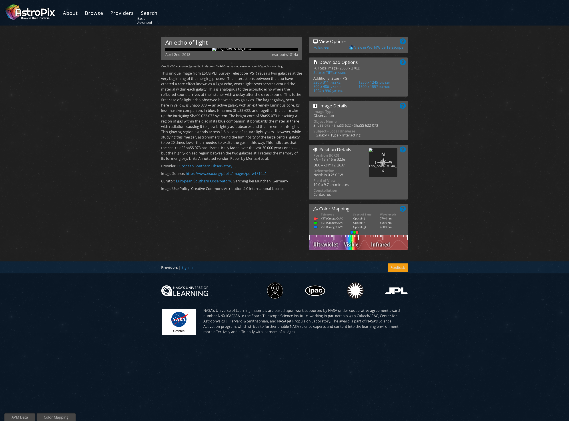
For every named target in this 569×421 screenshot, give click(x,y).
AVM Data (20, 417)
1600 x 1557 (374, 86)
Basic (141, 18)
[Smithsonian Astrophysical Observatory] (355, 290)
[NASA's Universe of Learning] (184, 290)
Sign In (187, 267)
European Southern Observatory (204, 166)
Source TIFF (329, 72)
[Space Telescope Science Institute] (275, 290)
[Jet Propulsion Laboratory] (396, 290)
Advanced (144, 22)
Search (149, 13)
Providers (122, 13)
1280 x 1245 (374, 82)
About (70, 13)
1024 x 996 (328, 90)
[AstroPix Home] (30, 13)
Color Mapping (56, 417)
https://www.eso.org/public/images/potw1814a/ (226, 173)
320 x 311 (327, 82)
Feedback (398, 267)
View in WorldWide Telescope (378, 47)
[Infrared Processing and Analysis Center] (315, 290)
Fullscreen (322, 47)
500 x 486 (327, 86)
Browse (94, 13)
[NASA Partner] (179, 321)
